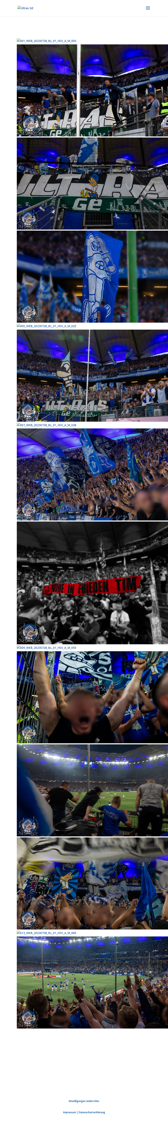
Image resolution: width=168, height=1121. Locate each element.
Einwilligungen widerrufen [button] (84, 1101)
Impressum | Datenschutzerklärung (84, 1112)
